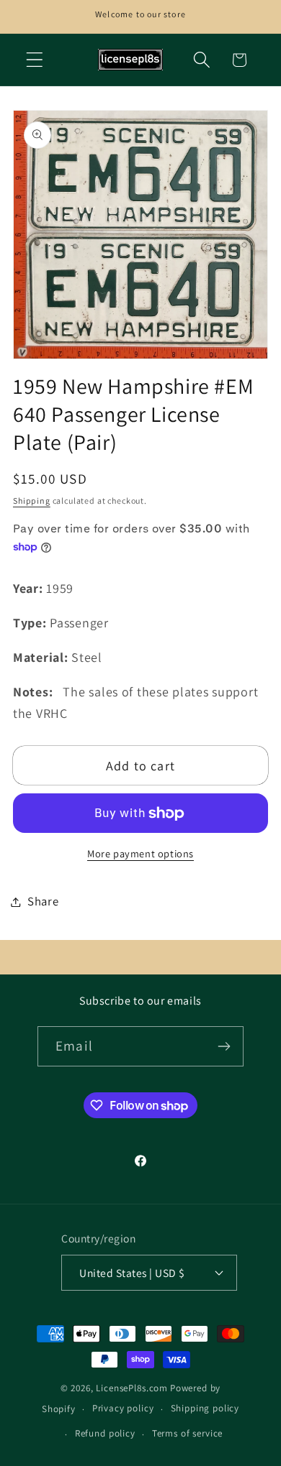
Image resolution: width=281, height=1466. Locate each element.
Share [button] (43, 901)
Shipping (31, 500)
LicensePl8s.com (132, 1388)
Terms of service (187, 1433)
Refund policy (105, 1433)
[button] (35, 60)
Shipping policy (205, 1408)
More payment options (140, 853)
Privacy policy (123, 1408)
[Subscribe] (224, 1046)
